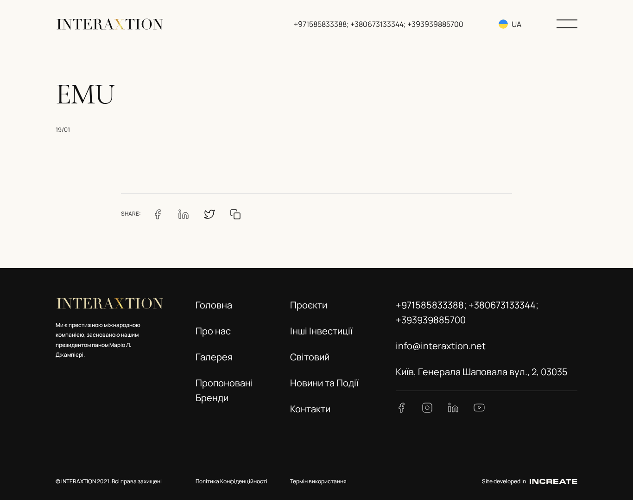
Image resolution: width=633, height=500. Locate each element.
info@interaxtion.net (441, 346)
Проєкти (308, 305)
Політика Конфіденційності (231, 481)
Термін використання (318, 481)
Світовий (309, 357)
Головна (214, 305)
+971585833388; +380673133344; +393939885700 (378, 24)
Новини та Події (324, 383)
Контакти (310, 409)
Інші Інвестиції (321, 331)
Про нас (213, 331)
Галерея (214, 357)
